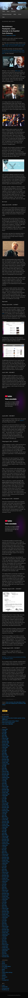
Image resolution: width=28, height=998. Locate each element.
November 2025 (5, 742)
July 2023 (4, 780)
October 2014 (5, 932)
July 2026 (4, 730)
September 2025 (5, 745)
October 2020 (5, 824)
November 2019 (5, 840)
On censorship (5, 716)
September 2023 (5, 777)
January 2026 (5, 739)
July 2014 (4, 937)
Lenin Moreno (20, 703)
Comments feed (5, 988)
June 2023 (4, 782)
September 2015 (5, 916)
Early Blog (13, 11)
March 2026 (4, 736)
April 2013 (4, 953)
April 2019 (4, 851)
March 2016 (4, 907)
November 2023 (5, 774)
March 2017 (4, 889)
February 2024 (5, 771)
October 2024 (5, 762)
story (3, 313)
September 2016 (5, 898)
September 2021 (5, 810)
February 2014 (5, 944)
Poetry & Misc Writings (7, 972)
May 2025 (4, 752)
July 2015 (4, 919)
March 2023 (4, 785)
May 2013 (4, 952)
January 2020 (5, 837)
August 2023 (5, 779)
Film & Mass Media (18, 702)
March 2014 (4, 943)
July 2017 (4, 883)
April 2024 (4, 768)
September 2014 (5, 934)
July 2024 (4, 765)
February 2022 (5, 803)
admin (14, 35)
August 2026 (5, 729)
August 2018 (5, 863)
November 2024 (5, 761)
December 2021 (5, 806)
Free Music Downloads (6, 14)
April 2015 (4, 923)
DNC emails (17, 70)
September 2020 (5, 825)
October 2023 (5, 776)
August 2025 (5, 747)
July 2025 (4, 749)
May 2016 (4, 904)
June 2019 (4, 848)
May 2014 (4, 940)
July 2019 (4, 846)
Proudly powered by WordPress (14, 995)
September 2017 (5, 879)
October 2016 (5, 896)
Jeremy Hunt (8, 703)
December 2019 (5, 839)
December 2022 (5, 789)
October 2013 (5, 947)
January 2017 (5, 892)
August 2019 (5, 845)
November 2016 (5, 895)
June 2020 (4, 830)
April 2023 (4, 783)
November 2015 (5, 913)
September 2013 (5, 949)
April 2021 (4, 815)
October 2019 (5, 842)
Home (3, 11)
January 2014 (5, 946)
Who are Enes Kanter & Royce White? (10, 721)
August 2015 (5, 917)
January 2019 (5, 855)
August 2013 (5, 950)
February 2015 (5, 926)
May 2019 (4, 849)
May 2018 (4, 867)
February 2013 (5, 955)
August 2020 (5, 827)
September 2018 (5, 861)
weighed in (22, 420)
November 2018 (5, 858)
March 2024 (4, 770)
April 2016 (4, 905)
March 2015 (4, 925)
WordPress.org (5, 989)
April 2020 (4, 833)
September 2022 (5, 794)
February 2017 (5, 890)
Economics (11, 702)
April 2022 (4, 801)
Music (3, 971)
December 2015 (5, 911)
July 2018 (4, 864)
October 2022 (5, 792)
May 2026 (4, 733)
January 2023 (5, 788)
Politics (23, 702)
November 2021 (5, 807)
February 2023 (5, 786)
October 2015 (5, 914)
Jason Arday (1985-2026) (7, 724)
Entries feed (4, 986)
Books (3, 963)
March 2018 (4, 870)
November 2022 (5, 791)
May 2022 (4, 800)
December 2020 (5, 821)
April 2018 (4, 869)
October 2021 (5, 809)
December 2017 (5, 875)
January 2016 (5, 910)
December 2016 (5, 893)
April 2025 (4, 753)
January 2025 (5, 757)
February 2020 (5, 836)
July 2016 (4, 901)
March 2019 (4, 852)
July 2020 (4, 828)
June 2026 (4, 732)
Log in (3, 985)
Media (15, 14)
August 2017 (5, 881)
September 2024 (5, 764)
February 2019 (5, 854)
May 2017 (4, 886)
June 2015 (4, 920)
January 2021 (5, 819)
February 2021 (5, 818)
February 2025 (5, 756)
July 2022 (4, 797)
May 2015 (4, 922)
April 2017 (4, 887)
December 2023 (5, 773)
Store (3, 17)
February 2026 (5, 738)
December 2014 (5, 929)
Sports (3, 978)
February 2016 (5, 908)
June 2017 (4, 884)
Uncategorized (5, 980)
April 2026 (4, 735)
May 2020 (4, 831)
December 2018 (5, 857)
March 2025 (4, 755)
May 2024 (4, 767)
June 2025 (4, 750)
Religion (4, 975)
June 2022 (4, 798)
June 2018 (4, 866)
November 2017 (5, 876)
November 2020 (5, 822)
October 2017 (5, 878)
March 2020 (4, 834)
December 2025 (5, 741)
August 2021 (5, 812)
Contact (19, 14)
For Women (4, 968)
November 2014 (5, 931)
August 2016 (5, 899)
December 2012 (5, 956)
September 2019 (5, 843)
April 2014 (4, 941)
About (8, 11)
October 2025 (5, 744)
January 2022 (5, 804)
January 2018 (5, 873)
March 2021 (4, 816)
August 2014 (5, 935)
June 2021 (4, 813)
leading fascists (14, 703)
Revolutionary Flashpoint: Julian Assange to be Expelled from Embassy (10, 29)
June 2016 (4, 902)
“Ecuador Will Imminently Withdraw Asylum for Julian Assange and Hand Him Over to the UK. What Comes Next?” (13, 52)
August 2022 (5, 795)
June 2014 (4, 938)
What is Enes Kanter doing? (8, 722)
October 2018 (5, 860)
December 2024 (5, 759)
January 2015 (5, 928)
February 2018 (5, 872)
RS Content (4, 977)
